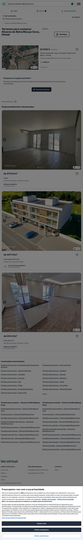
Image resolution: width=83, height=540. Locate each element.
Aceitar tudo (41, 523)
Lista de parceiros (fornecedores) (14, 518)
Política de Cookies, (49, 499)
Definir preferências (41, 536)
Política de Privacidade (65, 499)
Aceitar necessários (41, 530)
